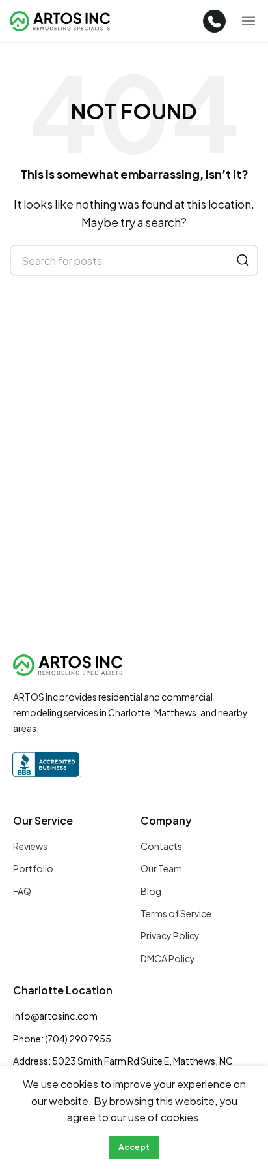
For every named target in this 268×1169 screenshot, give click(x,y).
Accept (134, 1147)
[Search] (243, 260)
